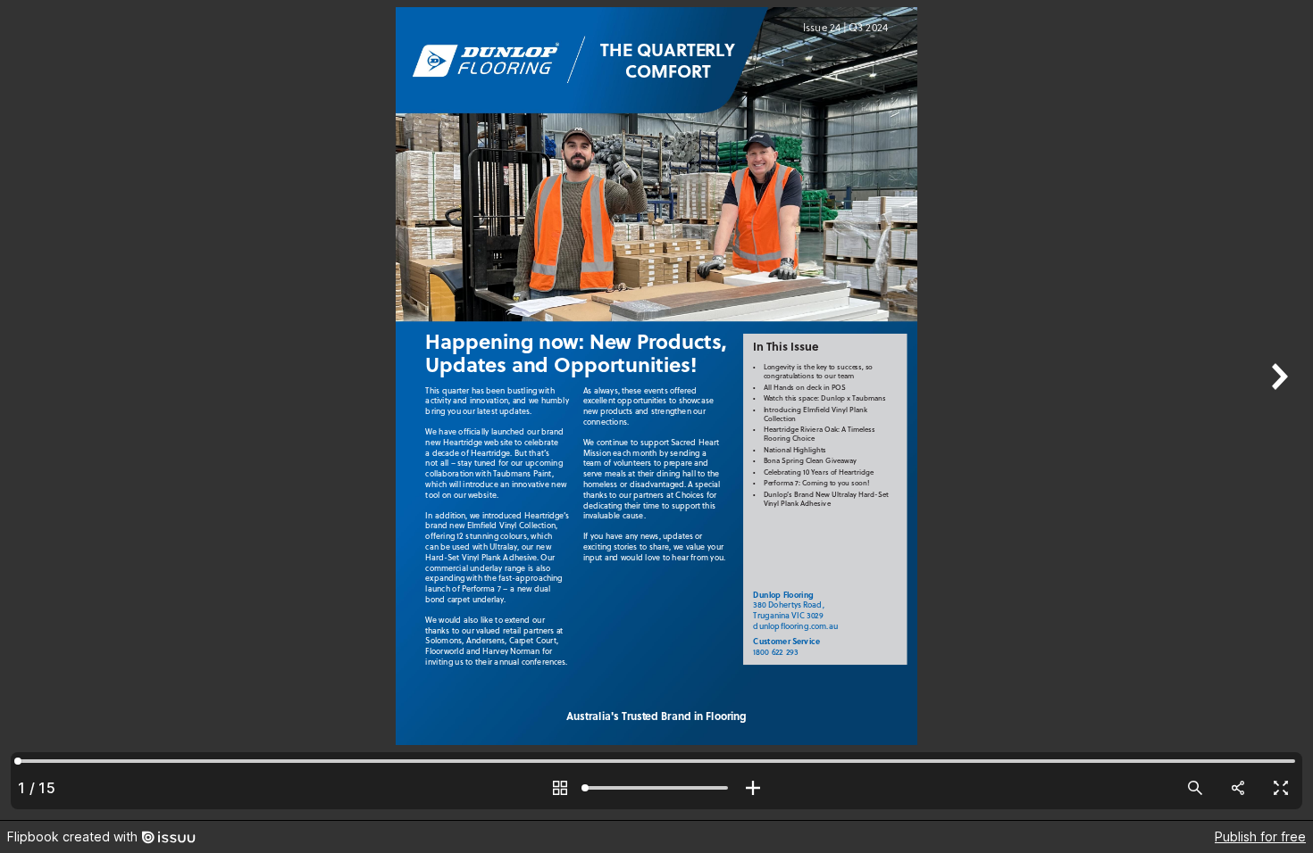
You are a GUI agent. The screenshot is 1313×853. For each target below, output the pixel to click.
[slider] (656, 788)
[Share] (1238, 788)
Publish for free (1260, 836)
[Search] (1195, 788)
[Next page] (1277, 410)
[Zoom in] (753, 788)
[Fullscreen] (1281, 788)
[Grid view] (560, 788)
